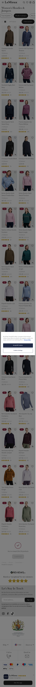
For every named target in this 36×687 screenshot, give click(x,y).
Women (11, 562)
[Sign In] (30, 2)
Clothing (4, 562)
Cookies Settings (18, 350)
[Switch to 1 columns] (2, 21)
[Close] (33, 675)
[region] (18, 343)
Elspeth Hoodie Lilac (8, 304)
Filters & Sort (28, 22)
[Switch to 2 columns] (5, 21)
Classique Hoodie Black (9, 159)
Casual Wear (18, 562)
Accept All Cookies (18, 345)
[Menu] (3, 2)
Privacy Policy (27, 340)
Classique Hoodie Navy (26, 159)
